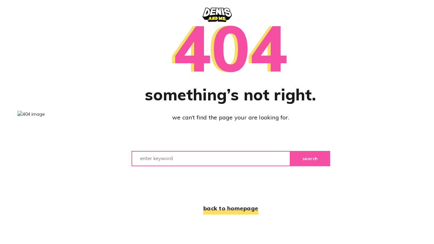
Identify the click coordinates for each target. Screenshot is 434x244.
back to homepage (230, 208)
